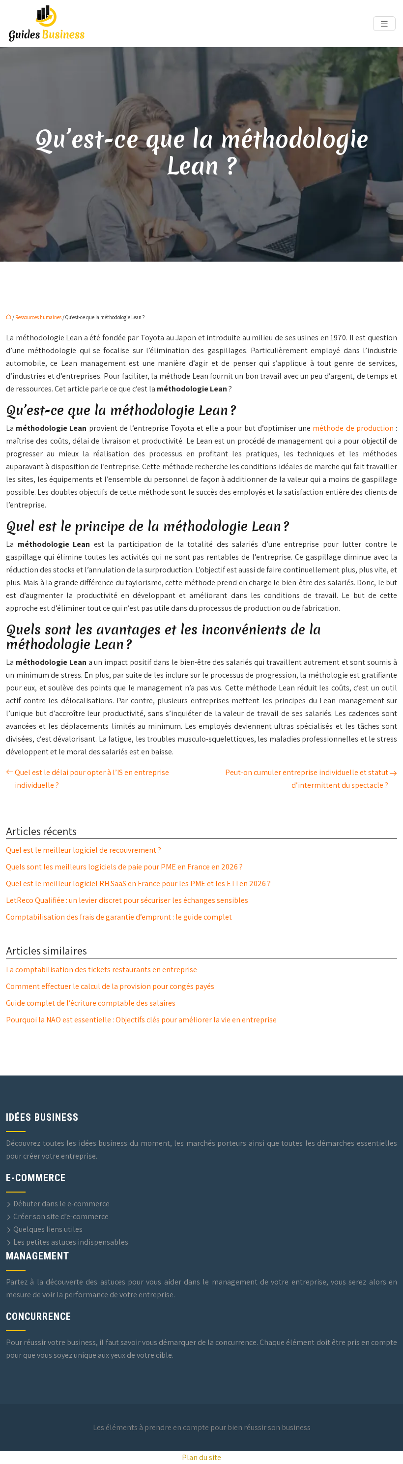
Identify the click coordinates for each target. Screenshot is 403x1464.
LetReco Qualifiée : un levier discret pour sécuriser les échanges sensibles (127, 900)
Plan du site (201, 1457)
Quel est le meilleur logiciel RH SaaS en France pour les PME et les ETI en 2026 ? (138, 883)
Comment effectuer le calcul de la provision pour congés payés (110, 986)
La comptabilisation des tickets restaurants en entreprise (101, 969)
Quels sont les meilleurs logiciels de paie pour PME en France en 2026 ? (124, 867)
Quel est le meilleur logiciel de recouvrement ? (83, 850)
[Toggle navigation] (384, 23)
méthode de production (353, 428)
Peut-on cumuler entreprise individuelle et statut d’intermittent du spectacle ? (306, 778)
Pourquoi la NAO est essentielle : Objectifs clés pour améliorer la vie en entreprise (141, 1020)
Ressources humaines (38, 317)
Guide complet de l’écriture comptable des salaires (90, 1003)
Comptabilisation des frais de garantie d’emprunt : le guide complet (119, 917)
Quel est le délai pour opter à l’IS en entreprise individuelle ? (92, 778)
